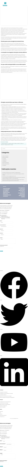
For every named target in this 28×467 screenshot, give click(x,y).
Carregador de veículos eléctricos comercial (6, 393)
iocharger (13, 418)
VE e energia (4, 158)
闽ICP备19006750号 (16, 418)
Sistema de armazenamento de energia (5, 396)
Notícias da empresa (5, 157)
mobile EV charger (13, 143)
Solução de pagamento (3, 405)
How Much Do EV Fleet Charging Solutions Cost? (9, 176)
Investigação (4, 165)
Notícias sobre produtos (5, 163)
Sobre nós (1, 411)
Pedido (1, 237)
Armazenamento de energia (4, 403)
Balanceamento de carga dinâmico (5, 404)
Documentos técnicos (3, 415)
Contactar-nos (2, 416)
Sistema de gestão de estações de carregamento (7, 397)
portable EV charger (10, 144)
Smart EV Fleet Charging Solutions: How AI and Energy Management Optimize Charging (13, 174)
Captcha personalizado (4, 245)
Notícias (1, 414)
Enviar (1, 251)
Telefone (1, 233)
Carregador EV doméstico (3, 392)
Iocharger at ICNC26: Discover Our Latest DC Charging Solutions (11, 172)
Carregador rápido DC (3, 394)
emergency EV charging (7, 143)
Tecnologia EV (4, 161)
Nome (1, 220)
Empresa (1, 446)
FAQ (0, 412)
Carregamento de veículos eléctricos (5, 401)
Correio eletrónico (3, 443)
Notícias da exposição (5, 162)
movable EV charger (19, 143)
